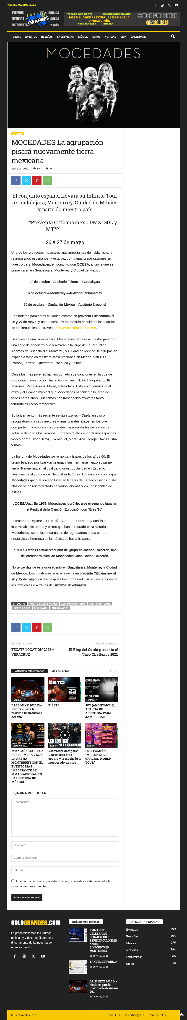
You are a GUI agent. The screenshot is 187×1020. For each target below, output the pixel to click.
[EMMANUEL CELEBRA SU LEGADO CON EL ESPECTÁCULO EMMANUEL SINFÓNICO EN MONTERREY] (78, 935)
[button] (173, 37)
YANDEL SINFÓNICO (103, 961)
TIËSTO (54, 705)
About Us (114, 1015)
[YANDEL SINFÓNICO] (78, 967)
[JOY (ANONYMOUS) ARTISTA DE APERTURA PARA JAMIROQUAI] (101, 689)
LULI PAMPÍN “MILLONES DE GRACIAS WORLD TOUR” (98, 756)
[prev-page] (110, 671)
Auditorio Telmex (100, 603)
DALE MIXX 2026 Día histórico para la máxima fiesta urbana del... (104, 986)
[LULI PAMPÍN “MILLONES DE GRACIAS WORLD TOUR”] (101, 735)
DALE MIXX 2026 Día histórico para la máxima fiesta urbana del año (26, 711)
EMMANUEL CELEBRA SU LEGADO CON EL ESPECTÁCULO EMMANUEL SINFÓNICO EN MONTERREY (103, 940)
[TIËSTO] (64, 689)
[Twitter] (169, 5)
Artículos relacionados (29, 671)
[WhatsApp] (47, 180)
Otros (96, 36)
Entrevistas (65, 36)
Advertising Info (134, 1015)
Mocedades (41, 607)
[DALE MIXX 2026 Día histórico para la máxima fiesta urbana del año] (27, 689)
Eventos (31, 36)
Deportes (17, 745)
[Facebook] (155, 5)
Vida (123, 36)
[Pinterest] (37, 180)
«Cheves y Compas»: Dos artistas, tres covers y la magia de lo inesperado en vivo (64, 756)
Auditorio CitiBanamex (43, 603)
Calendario (138, 36)
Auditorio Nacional (73, 603)
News (17, 36)
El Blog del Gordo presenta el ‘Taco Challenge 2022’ (93, 652)
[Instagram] (162, 5)
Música (83, 36)
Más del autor (60, 671)
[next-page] (116, 671)
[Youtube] (176, 5)
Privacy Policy (157, 1015)
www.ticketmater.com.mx (77, 328)
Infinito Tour (22, 607)
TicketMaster (60, 607)
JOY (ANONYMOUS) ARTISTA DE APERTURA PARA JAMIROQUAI (99, 711)
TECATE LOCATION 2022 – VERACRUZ (32, 652)
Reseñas (46, 36)
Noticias (110, 36)
